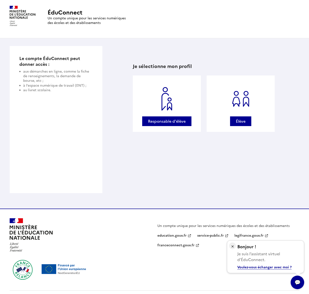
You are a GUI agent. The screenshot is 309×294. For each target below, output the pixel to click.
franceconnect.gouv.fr (176, 245)
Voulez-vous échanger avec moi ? (264, 267)
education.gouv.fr (172, 235)
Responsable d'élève (167, 121)
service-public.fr (210, 235)
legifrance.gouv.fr (249, 235)
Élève (241, 121)
